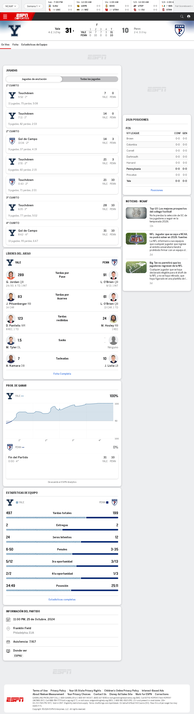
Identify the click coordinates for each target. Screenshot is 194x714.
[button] (181, 16)
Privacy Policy (58, 690)
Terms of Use (40, 690)
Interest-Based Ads (153, 690)
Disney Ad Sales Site (121, 694)
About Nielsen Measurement (48, 694)
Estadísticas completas (62, 599)
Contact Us (100, 694)
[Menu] (5, 16)
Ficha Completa (62, 374)
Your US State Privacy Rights (85, 690)
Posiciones (157, 190)
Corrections (162, 694)
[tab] (34, 79)
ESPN (22, 16)
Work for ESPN (143, 694)
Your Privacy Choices (79, 694)
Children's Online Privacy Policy (121, 690)
